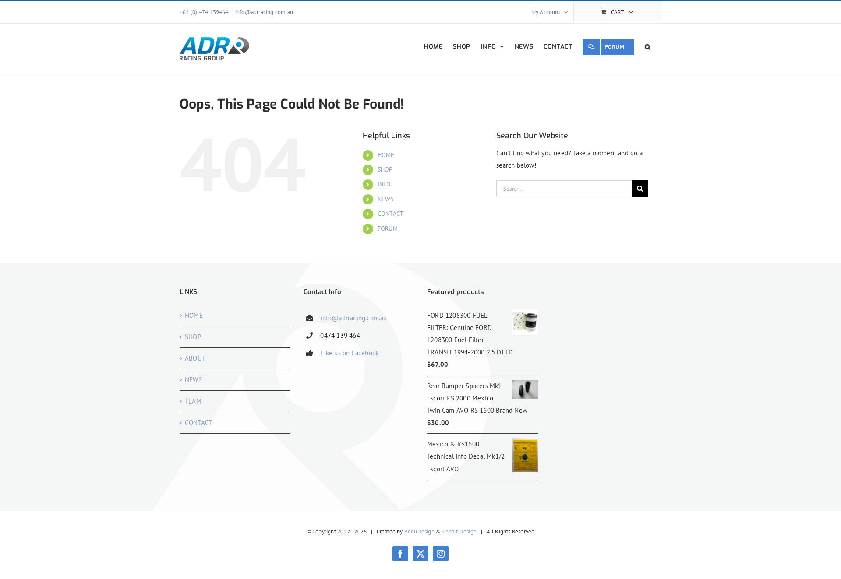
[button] (648, 47)
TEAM (193, 401)
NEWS (386, 199)
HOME (386, 155)
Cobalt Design (459, 531)
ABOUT (195, 358)
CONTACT (390, 214)
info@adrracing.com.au (264, 12)
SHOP (385, 169)
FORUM (388, 228)
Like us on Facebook (349, 353)
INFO (384, 184)
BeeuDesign (419, 531)
